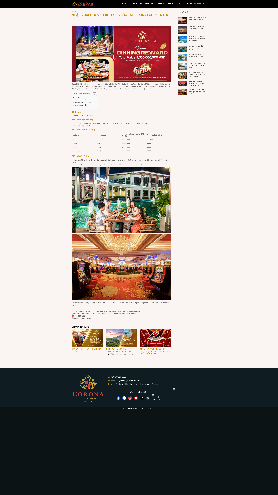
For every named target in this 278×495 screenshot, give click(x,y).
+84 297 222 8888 (118, 377)
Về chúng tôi (123, 3)
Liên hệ (189, 3)
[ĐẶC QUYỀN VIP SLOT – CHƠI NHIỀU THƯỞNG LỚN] (87, 338)
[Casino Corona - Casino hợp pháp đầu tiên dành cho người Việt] (82, 4)
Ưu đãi (179, 3)
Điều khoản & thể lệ (81, 105)
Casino (160, 3)
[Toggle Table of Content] (93, 94)
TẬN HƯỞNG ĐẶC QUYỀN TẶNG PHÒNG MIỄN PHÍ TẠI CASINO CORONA (119, 351)
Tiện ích (169, 3)
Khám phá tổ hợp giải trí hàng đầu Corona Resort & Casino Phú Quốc (197, 83)
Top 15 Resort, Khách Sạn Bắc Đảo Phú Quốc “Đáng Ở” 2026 (197, 56)
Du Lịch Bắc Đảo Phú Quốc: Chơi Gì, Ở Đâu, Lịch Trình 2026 (197, 65)
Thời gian (77, 97)
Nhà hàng (149, 3)
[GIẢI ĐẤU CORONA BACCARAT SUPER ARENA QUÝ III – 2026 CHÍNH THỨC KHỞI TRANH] (155, 338)
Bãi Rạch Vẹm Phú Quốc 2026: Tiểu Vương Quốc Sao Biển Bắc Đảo (197, 38)
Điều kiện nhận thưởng (82, 102)
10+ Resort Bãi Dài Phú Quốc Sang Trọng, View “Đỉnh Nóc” (196, 48)
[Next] (168, 344)
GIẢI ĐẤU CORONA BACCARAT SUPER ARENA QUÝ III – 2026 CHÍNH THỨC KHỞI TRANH (155, 351)
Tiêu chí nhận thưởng (82, 100)
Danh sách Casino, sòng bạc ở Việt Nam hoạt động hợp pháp (197, 91)
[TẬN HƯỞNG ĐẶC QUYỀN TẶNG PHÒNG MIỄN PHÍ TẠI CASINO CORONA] (121, 338)
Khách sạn (136, 3)
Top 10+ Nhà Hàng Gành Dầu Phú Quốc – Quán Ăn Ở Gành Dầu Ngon (197, 74)
